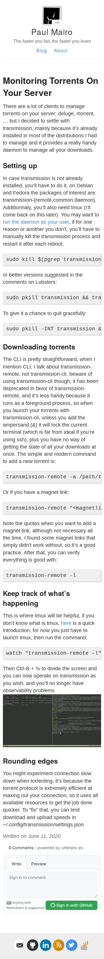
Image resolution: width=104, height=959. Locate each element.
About (61, 50)
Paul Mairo (52, 31)
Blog (41, 50)
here (66, 623)
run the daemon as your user (36, 222)
